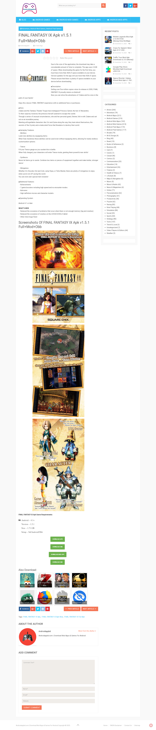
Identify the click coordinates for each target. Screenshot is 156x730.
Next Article (89, 51)
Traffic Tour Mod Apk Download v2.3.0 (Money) (123, 58)
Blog (23, 20)
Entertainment (112, 167)
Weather (110, 233)
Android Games (42, 20)
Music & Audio (112, 184)
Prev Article (73, 51)
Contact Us (128, 725)
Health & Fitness (113, 173)
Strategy (110, 219)
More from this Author (86, 631)
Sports (109, 216)
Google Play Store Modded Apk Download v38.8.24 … (122, 69)
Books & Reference (114, 144)
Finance (109, 170)
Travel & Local (112, 225)
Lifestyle (110, 176)
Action (109, 110)
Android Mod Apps (118, 20)
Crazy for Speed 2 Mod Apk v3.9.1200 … (122, 49)
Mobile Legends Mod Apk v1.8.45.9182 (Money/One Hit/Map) (123, 39)
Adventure (26, 29)
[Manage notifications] (151, 725)
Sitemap (137, 725)
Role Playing (111, 207)
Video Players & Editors (115, 230)
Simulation (110, 210)
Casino (109, 153)
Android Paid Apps (114, 127)
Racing (109, 204)
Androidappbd (24, 45)
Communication (112, 161)
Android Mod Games (68, 20)
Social (109, 213)
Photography (111, 196)
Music (109, 182)
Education (110, 164)
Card (108, 150)
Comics (109, 159)
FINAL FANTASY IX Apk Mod (52, 617)
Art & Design (111, 136)
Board (109, 141)
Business (110, 147)
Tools (109, 222)
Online (109, 190)
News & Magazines (114, 187)
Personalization (112, 193)
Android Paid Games (53, 29)
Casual (109, 156)
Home (105, 725)
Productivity (111, 199)
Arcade (109, 133)
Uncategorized (112, 227)
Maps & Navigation (114, 179)
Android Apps (94, 20)
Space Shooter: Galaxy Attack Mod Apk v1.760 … (123, 79)
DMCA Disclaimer (116, 725)
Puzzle (109, 202)
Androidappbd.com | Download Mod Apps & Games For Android (37, 725)
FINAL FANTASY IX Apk (31, 617)
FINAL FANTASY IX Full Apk (74, 617)
